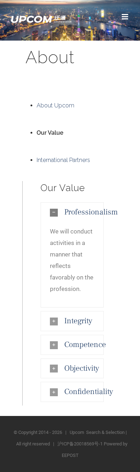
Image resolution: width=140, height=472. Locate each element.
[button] (72, 212)
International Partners (63, 160)
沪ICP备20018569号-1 (80, 443)
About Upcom (55, 105)
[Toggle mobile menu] (125, 16)
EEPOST (70, 455)
